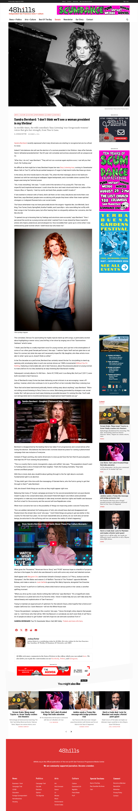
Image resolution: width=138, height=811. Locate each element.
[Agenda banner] (53, 675)
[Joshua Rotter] (20, 642)
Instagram (73, 659)
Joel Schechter (114, 726)
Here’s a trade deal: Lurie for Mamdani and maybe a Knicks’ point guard (114, 532)
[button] (127, 19)
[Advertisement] (114, 303)
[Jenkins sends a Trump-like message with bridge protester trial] (114, 485)
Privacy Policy (117, 792)
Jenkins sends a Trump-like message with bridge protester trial (114, 497)
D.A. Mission (54, 722)
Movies (102, 439)
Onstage (57, 115)
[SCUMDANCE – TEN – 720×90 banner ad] (93, 14)
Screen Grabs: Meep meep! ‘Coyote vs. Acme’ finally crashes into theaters (114, 427)
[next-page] (71, 732)
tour (67, 167)
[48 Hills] (26, 10)
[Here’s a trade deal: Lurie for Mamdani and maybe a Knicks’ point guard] (114, 520)
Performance (40, 115)
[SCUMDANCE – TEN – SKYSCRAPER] (114, 211)
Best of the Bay (95, 783)
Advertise (116, 789)
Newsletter (116, 786)
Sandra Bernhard (20, 143)
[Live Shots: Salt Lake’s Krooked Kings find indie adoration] (114, 452)
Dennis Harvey (23, 726)
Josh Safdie (41, 582)
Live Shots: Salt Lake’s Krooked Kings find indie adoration (114, 464)
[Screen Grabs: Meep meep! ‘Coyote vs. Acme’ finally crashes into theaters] (114, 415)
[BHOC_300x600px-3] (114, 395)
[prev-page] (66, 732)
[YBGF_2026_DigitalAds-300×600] (114, 272)
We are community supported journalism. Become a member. (69, 766)
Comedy (49, 115)
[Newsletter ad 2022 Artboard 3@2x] (114, 141)
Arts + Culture (20, 115)
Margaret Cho (33, 577)
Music (101, 472)
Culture (30, 115)
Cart (91, 789)
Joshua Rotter (21, 134)
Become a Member (119, 783)
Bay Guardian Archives (97, 786)
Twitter (62, 659)
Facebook (55, 659)
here (84, 656)
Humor (102, 541)
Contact (115, 796)
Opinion (102, 506)
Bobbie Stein (84, 726)
